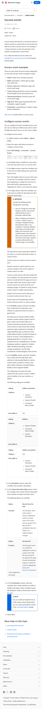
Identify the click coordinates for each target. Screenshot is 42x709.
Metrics (11, 33)
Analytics (20, 15)
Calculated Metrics (23, 607)
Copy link (17, 28)
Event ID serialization (29, 570)
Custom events (12, 630)
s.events (9, 115)
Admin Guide (29, 15)
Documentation (9, 15)
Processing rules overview (15, 625)
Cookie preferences (19, 701)
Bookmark (9, 28)
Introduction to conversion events (15, 58)
